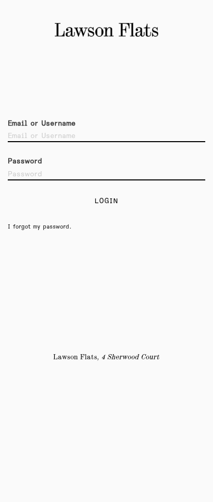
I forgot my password (38, 227)
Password (25, 161)
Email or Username (41, 123)
